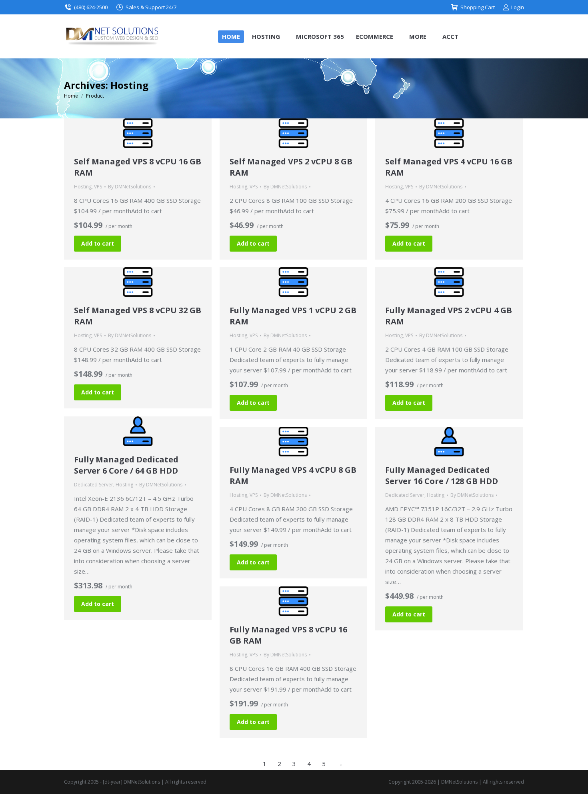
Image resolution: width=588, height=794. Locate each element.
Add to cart (97, 243)
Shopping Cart (477, 7)
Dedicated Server (93, 484)
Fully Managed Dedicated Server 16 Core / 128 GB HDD (441, 475)
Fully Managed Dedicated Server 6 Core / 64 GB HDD (126, 465)
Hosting (83, 186)
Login (517, 7)
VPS (98, 186)
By (129, 186)
